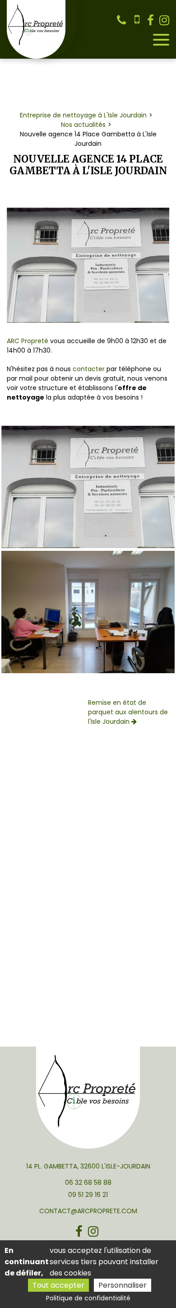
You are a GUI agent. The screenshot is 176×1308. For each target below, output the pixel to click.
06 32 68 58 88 (88, 1182)
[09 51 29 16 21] (137, 20)
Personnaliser (122, 1285)
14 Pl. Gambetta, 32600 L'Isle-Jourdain (88, 1166)
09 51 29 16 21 (88, 1194)
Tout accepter (58, 1285)
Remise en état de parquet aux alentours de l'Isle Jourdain (128, 712)
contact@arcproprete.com (88, 1210)
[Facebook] (150, 20)
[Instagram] (164, 20)
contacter (90, 368)
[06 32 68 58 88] (123, 20)
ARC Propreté (27, 340)
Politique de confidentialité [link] (88, 1298)
